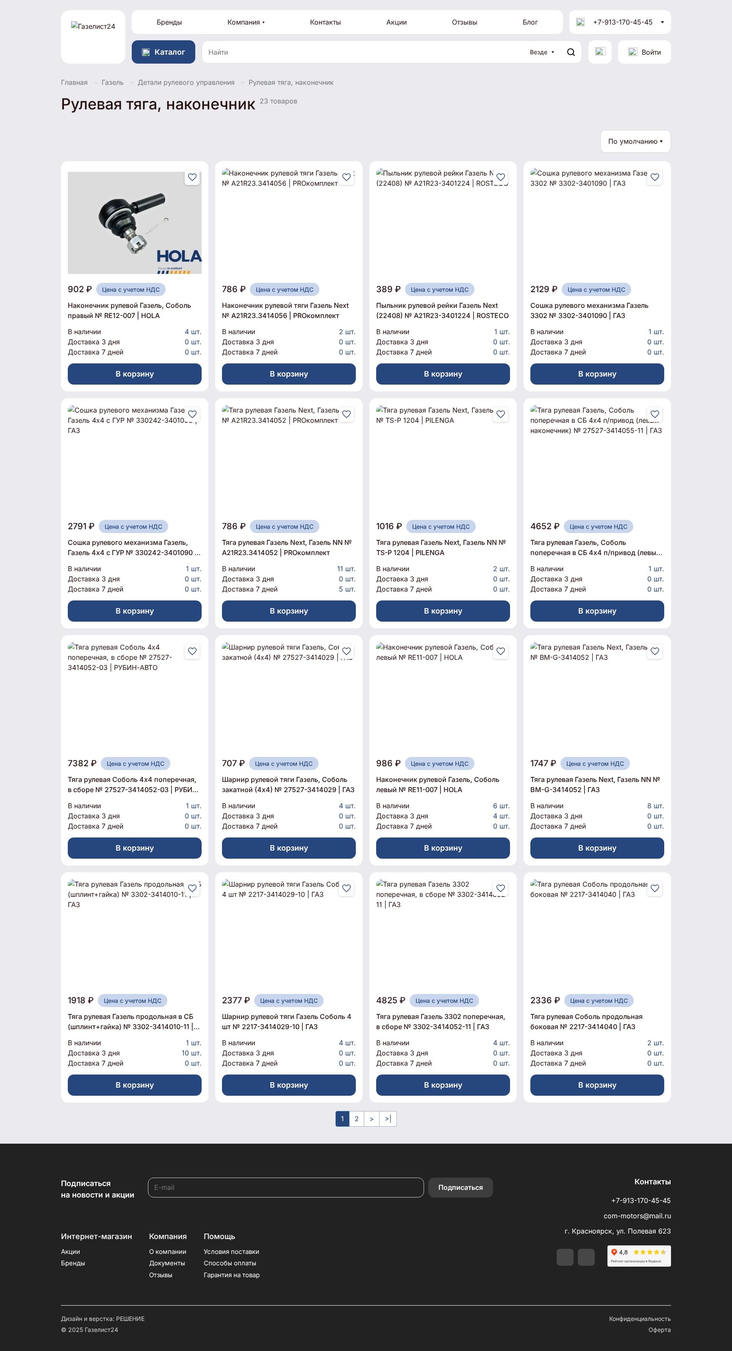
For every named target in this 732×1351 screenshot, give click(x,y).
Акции (396, 22)
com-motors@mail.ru (637, 1215)
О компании (167, 1252)
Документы (167, 1263)
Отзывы (464, 22)
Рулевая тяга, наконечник (291, 82)
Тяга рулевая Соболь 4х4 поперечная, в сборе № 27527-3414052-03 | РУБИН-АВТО (134, 785)
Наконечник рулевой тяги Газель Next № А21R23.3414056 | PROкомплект (285, 310)
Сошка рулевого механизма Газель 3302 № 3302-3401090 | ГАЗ (589, 310)
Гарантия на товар (232, 1275)
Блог (530, 22)
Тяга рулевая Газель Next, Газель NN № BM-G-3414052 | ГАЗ (595, 784)
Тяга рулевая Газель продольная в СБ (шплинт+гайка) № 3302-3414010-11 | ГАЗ (131, 1022)
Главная (74, 82)
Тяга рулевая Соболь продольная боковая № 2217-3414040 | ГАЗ (586, 1021)
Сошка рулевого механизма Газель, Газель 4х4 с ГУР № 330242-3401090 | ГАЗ (132, 548)
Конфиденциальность (640, 1318)
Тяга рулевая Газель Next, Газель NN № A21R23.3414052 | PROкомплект (287, 547)
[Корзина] (600, 52)
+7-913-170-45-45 (623, 22)
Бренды (169, 22)
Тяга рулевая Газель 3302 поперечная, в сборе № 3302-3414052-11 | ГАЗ (440, 1021)
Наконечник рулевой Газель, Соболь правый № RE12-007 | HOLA (129, 310)
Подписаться (460, 1187)
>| (388, 1118)
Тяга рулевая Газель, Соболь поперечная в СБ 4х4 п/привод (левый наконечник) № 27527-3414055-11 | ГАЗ (597, 548)
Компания (243, 22)
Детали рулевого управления (186, 82)
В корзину (135, 373)
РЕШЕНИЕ (130, 1318)
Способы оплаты (230, 1263)
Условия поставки (231, 1252)
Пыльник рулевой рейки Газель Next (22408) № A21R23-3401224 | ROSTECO (442, 310)
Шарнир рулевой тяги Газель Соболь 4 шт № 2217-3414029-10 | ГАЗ (287, 1021)
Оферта (660, 1329)
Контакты (325, 22)
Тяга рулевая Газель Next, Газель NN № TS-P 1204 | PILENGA (441, 547)
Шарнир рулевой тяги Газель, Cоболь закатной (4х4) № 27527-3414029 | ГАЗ (288, 784)
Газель (113, 82)
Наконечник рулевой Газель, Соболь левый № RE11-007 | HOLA (437, 784)
